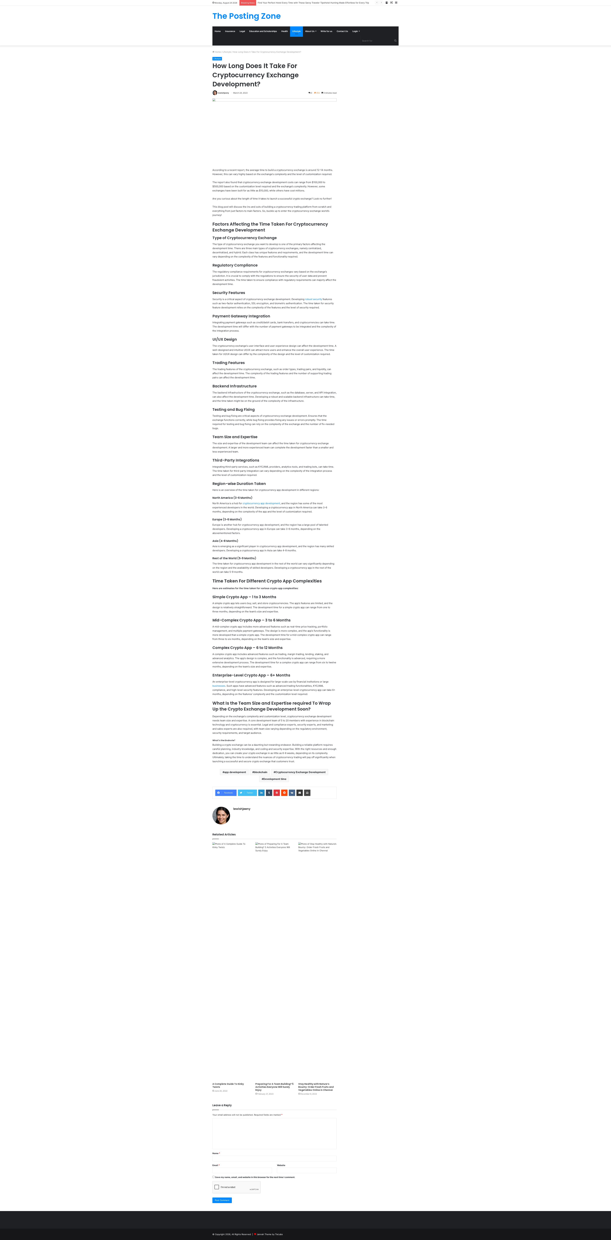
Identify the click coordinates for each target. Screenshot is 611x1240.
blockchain (260, 772)
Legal (242, 31)
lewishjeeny (223, 93)
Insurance (230, 31)
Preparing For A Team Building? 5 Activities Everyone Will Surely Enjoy (274, 1087)
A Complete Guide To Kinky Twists (228, 1085)
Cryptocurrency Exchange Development (300, 772)
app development (235, 772)
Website (281, 1165)
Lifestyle (296, 31)
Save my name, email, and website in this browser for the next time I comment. (255, 1177)
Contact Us (342, 31)
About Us (309, 31)
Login (355, 31)
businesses (218, 685)
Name (216, 1153)
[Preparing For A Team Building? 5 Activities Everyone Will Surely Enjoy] (274, 961)
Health (284, 31)
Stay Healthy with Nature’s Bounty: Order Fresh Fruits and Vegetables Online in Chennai (316, 1087)
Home (218, 31)
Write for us (326, 31)
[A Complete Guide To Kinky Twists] (231, 961)
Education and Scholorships (263, 31)
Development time (274, 779)
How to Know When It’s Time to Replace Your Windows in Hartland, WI (292, 2)
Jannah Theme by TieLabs (270, 1234)
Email (216, 1165)
